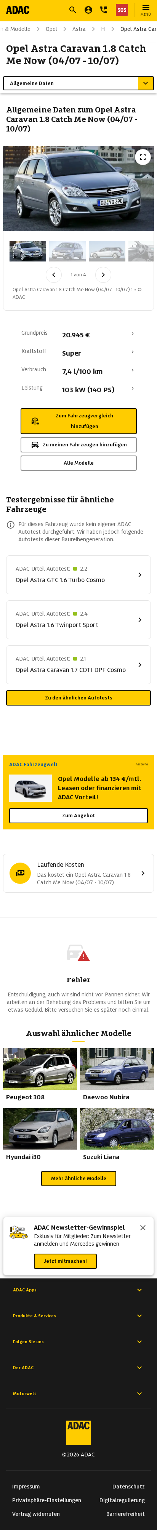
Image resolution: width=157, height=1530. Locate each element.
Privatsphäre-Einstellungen (46, 1500)
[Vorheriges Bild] (54, 275)
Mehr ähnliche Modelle (78, 1178)
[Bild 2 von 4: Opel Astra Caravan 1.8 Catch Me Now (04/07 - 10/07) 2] (67, 251)
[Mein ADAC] (88, 9)
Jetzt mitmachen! (65, 1261)
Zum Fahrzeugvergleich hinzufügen (84, 421)
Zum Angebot (78, 815)
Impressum (26, 1486)
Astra (79, 29)
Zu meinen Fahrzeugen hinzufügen (85, 444)
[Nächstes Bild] (103, 275)
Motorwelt (24, 1393)
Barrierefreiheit (125, 1514)
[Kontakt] (103, 9)
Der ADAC (23, 1367)
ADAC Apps (25, 1290)
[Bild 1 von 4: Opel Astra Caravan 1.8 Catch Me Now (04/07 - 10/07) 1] (28, 251)
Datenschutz (128, 1486)
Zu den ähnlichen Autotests (78, 697)
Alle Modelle (79, 463)
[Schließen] (142, 1228)
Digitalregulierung (122, 1500)
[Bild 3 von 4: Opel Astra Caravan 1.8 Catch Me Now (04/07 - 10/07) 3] (107, 251)
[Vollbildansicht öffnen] (143, 157)
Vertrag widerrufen (36, 1514)
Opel (51, 29)
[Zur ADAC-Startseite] (17, 10)
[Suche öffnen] (72, 9)
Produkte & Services (34, 1315)
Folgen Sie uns (28, 1341)
